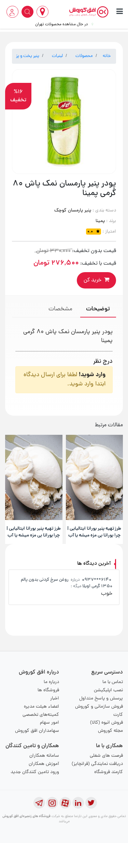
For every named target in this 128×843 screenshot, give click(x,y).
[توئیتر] (91, 803)
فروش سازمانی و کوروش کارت (99, 711)
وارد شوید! (92, 375)
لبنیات (57, 56)
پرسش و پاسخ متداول (101, 698)
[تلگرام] (39, 803)
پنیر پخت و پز (27, 56)
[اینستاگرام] (52, 803)
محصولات (84, 56)
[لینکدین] (78, 803)
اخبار (54, 698)
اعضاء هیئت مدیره (41, 706)
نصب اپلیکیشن (108, 690)
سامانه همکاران (44, 755)
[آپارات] (65, 803)
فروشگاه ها (48, 690)
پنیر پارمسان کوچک (72, 210)
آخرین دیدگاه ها (94, 564)
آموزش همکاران (44, 764)
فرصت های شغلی (106, 755)
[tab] (98, 309)
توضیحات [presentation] (98, 309)
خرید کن (92, 280)
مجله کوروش (110, 731)
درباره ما (51, 682)
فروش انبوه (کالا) (106, 722)
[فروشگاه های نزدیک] (42, 12)
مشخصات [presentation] (60, 309)
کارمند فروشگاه (108, 772)
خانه (107, 56)
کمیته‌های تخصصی (41, 715)
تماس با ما (112, 682)
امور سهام (49, 722)
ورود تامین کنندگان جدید (35, 772)
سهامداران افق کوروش (37, 731)
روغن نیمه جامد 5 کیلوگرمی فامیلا (43, 579)
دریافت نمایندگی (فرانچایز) (97, 764)
